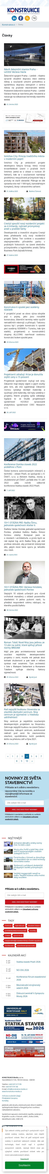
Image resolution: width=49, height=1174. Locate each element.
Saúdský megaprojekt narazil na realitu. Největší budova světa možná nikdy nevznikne (29, 875)
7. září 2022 (11, 490)
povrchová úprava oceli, (26, 945)
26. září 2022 (11, 412)
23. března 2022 (12, 744)
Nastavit (24, 1159)
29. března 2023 (12, 342)
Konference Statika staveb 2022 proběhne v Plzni (20, 465)
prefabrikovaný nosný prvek (15, 930)
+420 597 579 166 (11, 1087)
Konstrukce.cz (8, 24)
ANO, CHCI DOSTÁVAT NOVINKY (24, 809)
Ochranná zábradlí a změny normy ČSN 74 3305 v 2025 (28, 844)
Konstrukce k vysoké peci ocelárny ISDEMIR (21, 308)
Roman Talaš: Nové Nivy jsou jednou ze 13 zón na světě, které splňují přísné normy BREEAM (24, 645)
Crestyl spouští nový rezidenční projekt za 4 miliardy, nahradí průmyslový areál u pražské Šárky (24, 226)
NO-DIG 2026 (22, 970)
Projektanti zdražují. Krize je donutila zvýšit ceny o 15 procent (23, 375)
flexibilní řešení (34, 925)
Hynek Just (33, 677)
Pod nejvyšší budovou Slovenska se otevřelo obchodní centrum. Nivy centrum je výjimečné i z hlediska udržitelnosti (22, 713)
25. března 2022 (12, 677)
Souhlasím (24, 1165)
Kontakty (5, 1101)
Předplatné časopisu (10, 1098)
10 (27, 761)
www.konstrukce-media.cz (12, 1091)
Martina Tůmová (35, 191)
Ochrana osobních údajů (11, 1096)
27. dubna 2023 (12, 255)
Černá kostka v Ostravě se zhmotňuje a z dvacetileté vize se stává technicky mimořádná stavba (29, 859)
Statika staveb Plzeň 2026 (28, 961)
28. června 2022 (12, 610)
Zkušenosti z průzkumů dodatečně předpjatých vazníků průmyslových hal (28, 867)
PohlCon (8, 925)
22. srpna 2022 (12, 554)
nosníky (33, 930)
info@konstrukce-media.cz (17, 1089)
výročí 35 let (18, 935)
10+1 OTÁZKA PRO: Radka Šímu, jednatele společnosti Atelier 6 (20, 524)
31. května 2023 (12, 191)
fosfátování (9, 945)
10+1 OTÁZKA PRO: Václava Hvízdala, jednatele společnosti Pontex (23, 588)
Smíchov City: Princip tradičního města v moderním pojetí (24, 157)
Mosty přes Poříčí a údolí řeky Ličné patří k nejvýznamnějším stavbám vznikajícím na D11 (28, 851)
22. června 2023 (12, 104)
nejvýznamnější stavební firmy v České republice (23, 940)
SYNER (7, 935)
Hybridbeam (19, 925)
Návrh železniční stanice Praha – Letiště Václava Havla (20, 70)
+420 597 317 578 (15, 1084)
